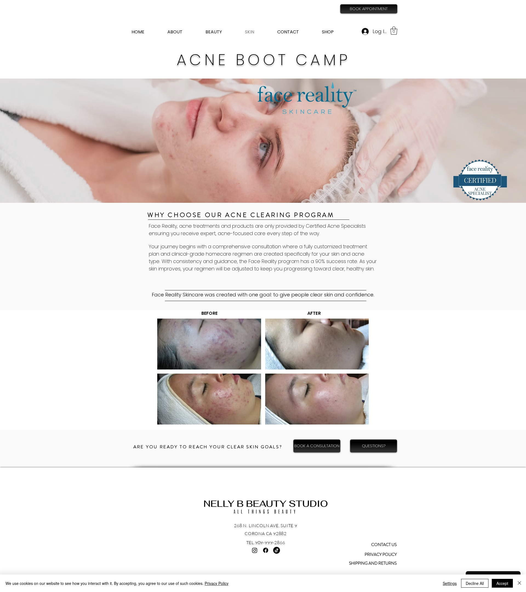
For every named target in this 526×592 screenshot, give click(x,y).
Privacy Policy (216, 583)
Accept (502, 583)
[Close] (519, 583)
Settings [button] (450, 583)
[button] (393, 31)
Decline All (475, 583)
